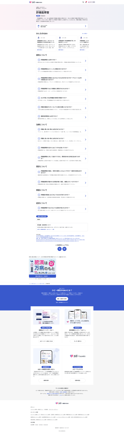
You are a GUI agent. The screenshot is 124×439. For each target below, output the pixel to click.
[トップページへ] (62, 404)
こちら (60, 395)
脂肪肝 (38, 219)
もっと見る (84, 33)
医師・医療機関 (63, 392)
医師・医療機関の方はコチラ (62, 302)
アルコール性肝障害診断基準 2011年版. (44, 237)
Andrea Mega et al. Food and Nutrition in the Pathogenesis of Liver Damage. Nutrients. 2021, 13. (57, 241)
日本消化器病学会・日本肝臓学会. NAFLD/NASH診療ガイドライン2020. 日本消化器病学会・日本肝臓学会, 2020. (60, 235)
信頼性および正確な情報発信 (53, 393)
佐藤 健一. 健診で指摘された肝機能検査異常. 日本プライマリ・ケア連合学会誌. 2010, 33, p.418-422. (58, 238)
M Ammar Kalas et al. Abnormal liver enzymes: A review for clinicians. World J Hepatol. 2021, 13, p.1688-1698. (60, 239)
